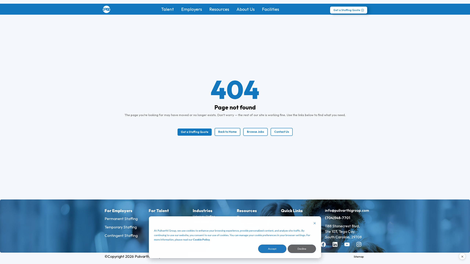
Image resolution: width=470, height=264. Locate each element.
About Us (245, 9)
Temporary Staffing (121, 227)
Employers (191, 9)
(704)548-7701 (337, 217)
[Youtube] (349, 247)
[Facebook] (325, 247)
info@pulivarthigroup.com (347, 210)
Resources (219, 9)
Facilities (270, 9)
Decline (302, 248)
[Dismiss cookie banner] (314, 223)
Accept (272, 248)
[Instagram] (361, 247)
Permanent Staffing (121, 218)
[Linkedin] (337, 247)
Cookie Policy (201, 239)
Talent (167, 9)
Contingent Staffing (121, 235)
